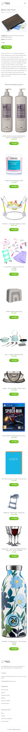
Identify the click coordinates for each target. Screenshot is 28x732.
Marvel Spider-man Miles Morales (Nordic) (14, 435)
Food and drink (5, 703)
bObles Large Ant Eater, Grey (14, 311)
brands (17, 35)
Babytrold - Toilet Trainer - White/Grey (14, 512)
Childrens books (5, 695)
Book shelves (4, 689)
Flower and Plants (5, 700)
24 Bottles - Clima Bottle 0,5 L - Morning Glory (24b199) (14, 642)
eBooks (3, 698)
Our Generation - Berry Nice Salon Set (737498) (14, 267)
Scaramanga (8, 37)
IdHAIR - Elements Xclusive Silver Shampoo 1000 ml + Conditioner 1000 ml (14, 136)
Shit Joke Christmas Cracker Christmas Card (14, 479)
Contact (3, 716)
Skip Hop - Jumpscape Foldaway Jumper (14, 224)
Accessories (11, 35)
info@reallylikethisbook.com (8, 681)
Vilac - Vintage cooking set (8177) (14, 354)
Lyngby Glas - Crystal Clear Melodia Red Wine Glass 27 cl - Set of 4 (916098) (14, 549)
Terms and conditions (6, 718)
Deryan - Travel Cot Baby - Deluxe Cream (14, 388)
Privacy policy (4, 721)
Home (2, 12)
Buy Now (6, 47)
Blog (2, 713)
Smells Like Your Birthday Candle (14, 180)
